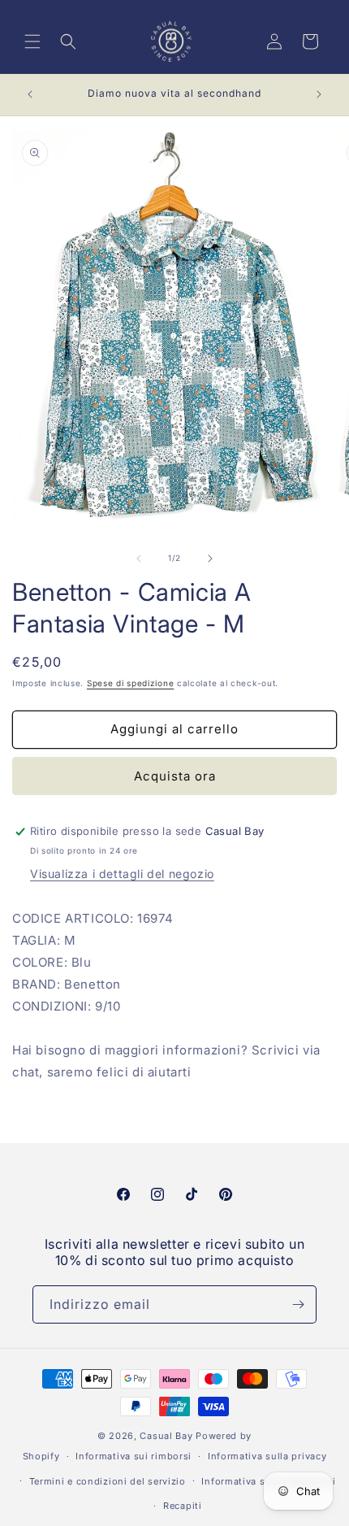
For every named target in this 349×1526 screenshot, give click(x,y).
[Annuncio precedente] (30, 94)
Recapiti (182, 1505)
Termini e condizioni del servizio (107, 1481)
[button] (32, 41)
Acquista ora (175, 776)
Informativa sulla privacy (267, 1456)
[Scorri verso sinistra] (139, 558)
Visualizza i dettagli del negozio (122, 873)
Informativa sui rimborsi (133, 1456)
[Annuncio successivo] (319, 94)
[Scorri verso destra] (210, 558)
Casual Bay (166, 1435)
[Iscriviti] (298, 1304)
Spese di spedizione (130, 683)
